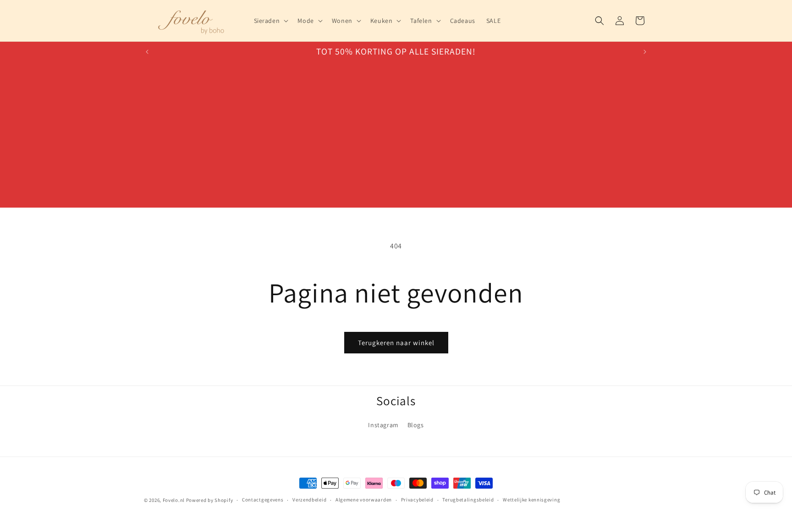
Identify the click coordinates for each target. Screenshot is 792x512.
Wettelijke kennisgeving (531, 499)
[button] (270, 20)
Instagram (383, 425)
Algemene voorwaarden (364, 499)
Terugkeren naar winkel (396, 342)
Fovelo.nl (174, 500)
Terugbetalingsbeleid (468, 499)
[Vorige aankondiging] (147, 52)
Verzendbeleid (309, 499)
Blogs (415, 425)
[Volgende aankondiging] (645, 52)
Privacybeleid (417, 499)
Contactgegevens (263, 499)
